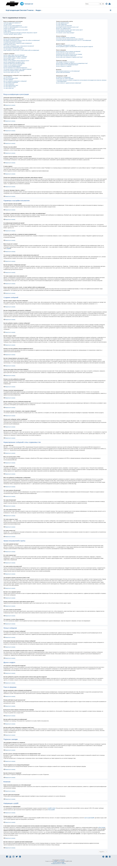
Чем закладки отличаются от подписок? (65, 62)
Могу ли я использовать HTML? (10, 78)
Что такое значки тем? (8, 88)
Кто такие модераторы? (61, 24)
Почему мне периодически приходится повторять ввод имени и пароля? (20, 32)
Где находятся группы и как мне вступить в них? (67, 27)
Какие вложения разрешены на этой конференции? (68, 71)
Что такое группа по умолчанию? (63, 31)
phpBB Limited (51, 808)
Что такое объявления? (8, 84)
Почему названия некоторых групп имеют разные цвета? (69, 30)
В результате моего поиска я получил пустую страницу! (69, 54)
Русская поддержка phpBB (58, 862)
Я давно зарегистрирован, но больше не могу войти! (15, 30)
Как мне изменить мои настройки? (11, 39)
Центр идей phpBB (89, 817)
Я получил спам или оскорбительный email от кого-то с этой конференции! (73, 40)
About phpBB (51, 809)
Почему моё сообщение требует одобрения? (13, 70)
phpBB (8, 248)
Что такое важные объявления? (10, 82)
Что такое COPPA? (7, 24)
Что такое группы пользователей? (64, 25)
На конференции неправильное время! (12, 41)
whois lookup (101, 827)
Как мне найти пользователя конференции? (66, 55)
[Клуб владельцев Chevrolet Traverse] (13, 3)
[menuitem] (106, 4)
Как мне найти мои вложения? (63, 72)
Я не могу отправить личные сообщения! (65, 37)
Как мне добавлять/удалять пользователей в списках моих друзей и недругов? (74, 46)
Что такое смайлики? (8, 79)
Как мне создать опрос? (9, 59)
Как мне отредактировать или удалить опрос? (14, 62)
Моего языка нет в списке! (9, 44)
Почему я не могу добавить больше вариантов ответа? (16, 60)
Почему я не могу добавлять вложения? (12, 65)
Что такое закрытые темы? (9, 86)
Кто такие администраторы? (62, 22)
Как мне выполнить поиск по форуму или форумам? (68, 51)
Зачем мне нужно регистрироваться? (12, 22)
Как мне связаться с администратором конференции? (68, 83)
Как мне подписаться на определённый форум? (67, 64)
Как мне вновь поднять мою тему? (11, 72)
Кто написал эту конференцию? (63, 77)
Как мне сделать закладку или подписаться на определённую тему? (72, 63)
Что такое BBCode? (7, 77)
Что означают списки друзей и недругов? (65, 45)
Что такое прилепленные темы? (10, 85)
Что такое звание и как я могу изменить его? (13, 48)
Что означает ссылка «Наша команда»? (65, 32)
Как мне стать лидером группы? (63, 28)
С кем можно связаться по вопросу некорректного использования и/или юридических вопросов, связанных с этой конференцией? (81, 80)
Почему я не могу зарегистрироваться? (12, 25)
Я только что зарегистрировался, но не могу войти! (15, 27)
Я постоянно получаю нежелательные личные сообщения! (69, 39)
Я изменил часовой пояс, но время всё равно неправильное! (17, 43)
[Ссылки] (111, 10)
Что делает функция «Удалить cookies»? (12, 34)
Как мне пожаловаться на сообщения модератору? (15, 67)
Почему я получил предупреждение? (12, 66)
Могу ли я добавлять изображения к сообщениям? (15, 81)
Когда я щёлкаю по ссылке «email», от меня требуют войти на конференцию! (21, 50)
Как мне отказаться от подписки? (63, 66)
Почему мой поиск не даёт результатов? (65, 53)
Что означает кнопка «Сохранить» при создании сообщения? (17, 69)
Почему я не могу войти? (9, 28)
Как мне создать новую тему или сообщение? (14, 55)
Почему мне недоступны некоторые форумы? (14, 63)
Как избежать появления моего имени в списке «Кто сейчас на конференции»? (21, 40)
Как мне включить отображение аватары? (13, 47)
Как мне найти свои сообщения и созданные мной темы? (69, 57)
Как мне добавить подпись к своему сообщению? (14, 58)
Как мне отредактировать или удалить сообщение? (15, 56)
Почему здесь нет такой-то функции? (64, 78)
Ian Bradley (62, 860)
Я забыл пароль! (7, 31)
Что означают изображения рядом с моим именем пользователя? (18, 46)
